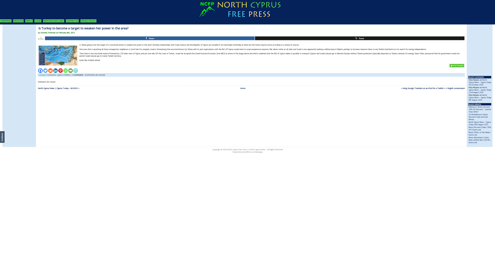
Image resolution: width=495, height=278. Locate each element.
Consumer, (52, 75)
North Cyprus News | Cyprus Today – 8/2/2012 (58, 88)
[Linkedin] (55, 70)
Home (242, 88)
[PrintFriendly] (75, 70)
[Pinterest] (60, 70)
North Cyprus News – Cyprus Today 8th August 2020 (480, 97)
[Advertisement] (17, 38)
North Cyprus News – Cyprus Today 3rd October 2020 (480, 82)
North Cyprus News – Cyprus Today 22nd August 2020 (480, 90)
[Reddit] (50, 70)
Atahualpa (258, 152)
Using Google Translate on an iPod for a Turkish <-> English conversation (433, 88)
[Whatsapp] (65, 70)
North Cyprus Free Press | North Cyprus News (246, 149)
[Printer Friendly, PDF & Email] (457, 65)
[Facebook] (40, 70)
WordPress (247, 152)
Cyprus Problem (64, 75)
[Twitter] (45, 70)
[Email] (70, 70)
